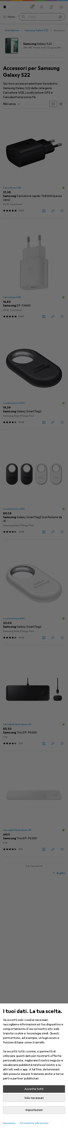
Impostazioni (34, 1110)
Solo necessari (34, 1098)
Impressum (9, 1123)
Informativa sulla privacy (34, 1123)
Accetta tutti (33, 1089)
